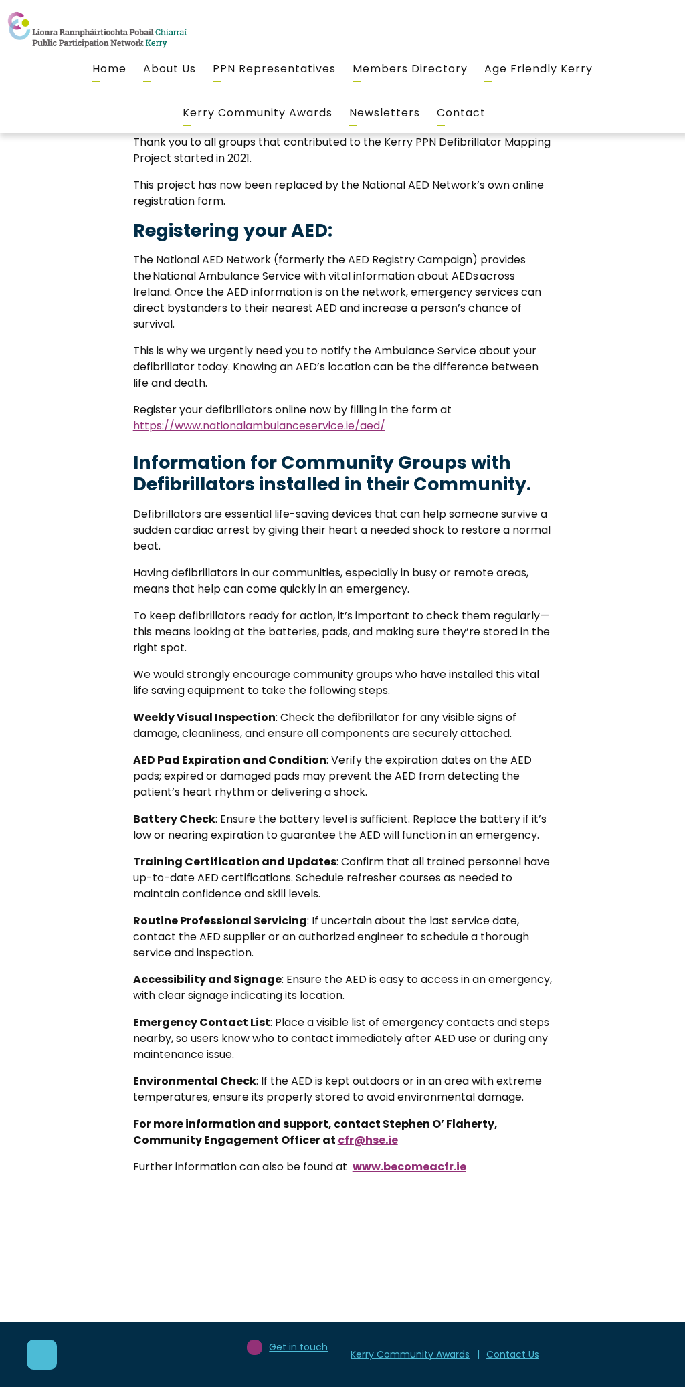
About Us (169, 68)
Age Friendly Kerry (538, 68)
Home (109, 68)
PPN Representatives (274, 68)
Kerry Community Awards (257, 112)
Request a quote (508, 1324)
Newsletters (384, 112)
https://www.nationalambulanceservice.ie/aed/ (259, 425)
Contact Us (512, 1354)
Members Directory (410, 68)
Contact (461, 112)
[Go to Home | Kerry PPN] (97, 31)
